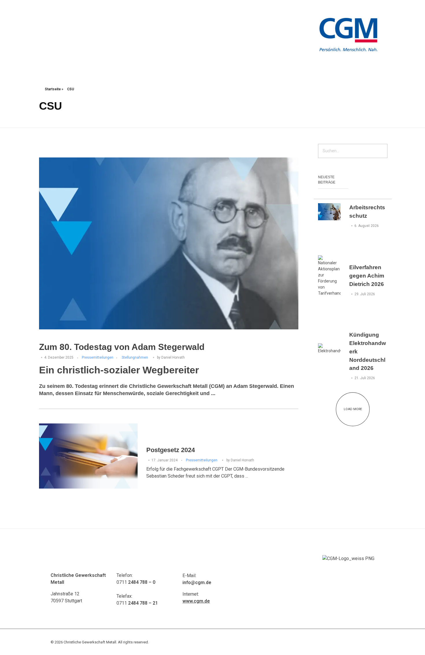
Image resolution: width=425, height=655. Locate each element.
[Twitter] (356, 9)
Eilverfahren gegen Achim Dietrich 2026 (366, 275)
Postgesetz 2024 (170, 450)
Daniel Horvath (173, 357)
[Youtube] (348, 9)
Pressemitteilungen (97, 357)
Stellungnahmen (135, 357)
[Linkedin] (373, 9)
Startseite (53, 89)
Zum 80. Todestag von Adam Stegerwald (121, 347)
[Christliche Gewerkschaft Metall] (348, 34)
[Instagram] (364, 9)
